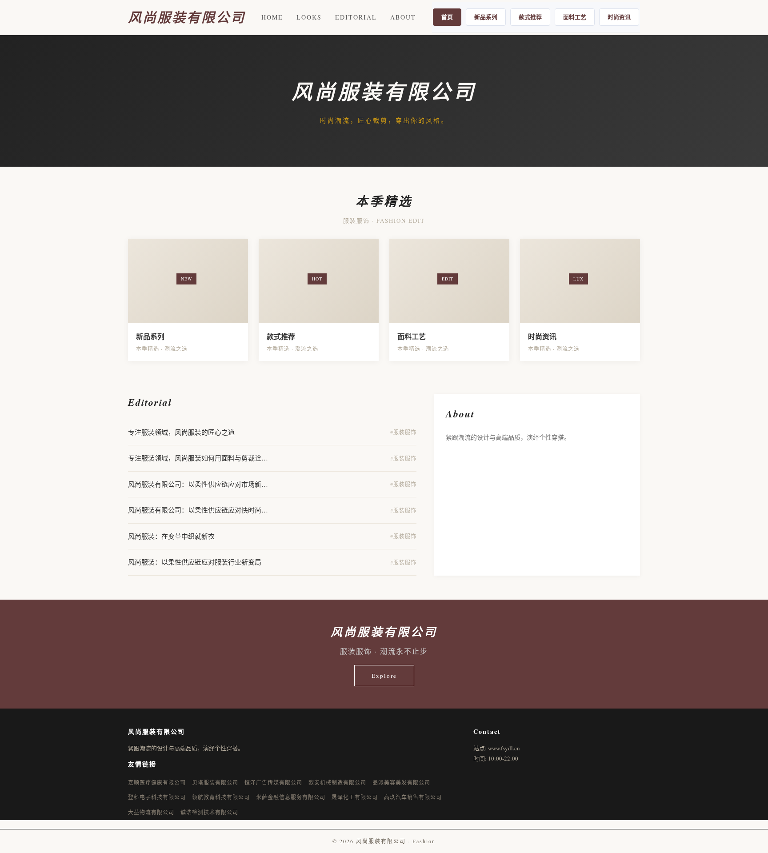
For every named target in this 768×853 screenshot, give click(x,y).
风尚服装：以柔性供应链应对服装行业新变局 (194, 561)
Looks (309, 17)
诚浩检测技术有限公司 (209, 812)
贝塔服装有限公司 (215, 782)
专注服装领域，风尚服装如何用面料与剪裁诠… (198, 457)
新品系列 (485, 16)
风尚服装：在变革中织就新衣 (171, 536)
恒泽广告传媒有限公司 (273, 782)
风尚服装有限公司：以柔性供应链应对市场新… (198, 484)
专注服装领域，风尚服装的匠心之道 (181, 432)
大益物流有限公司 (151, 812)
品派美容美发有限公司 (401, 782)
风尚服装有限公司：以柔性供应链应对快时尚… (198, 509)
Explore (384, 676)
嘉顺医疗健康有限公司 (157, 782)
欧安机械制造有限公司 (337, 782)
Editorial (356, 17)
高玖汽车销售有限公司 (413, 797)
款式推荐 (530, 16)
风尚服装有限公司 (186, 17)
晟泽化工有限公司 (355, 797)
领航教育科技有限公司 (221, 797)
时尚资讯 (619, 16)
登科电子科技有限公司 (157, 797)
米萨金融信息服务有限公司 (290, 797)
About (403, 17)
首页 (447, 16)
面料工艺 (574, 16)
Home (272, 17)
